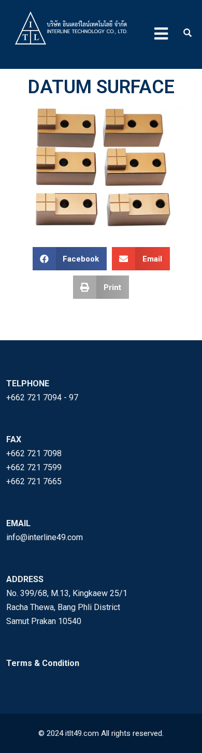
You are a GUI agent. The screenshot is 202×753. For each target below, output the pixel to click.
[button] (70, 258)
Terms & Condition (42, 663)
